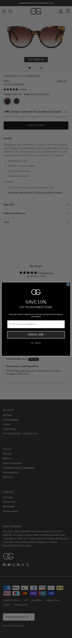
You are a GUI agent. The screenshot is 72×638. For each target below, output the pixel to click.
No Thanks (36, 343)
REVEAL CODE (36, 334)
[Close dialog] (68, 284)
